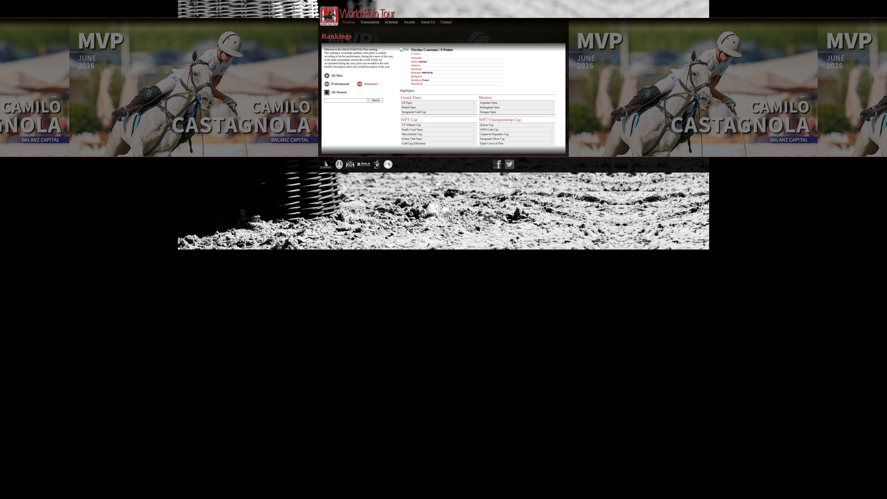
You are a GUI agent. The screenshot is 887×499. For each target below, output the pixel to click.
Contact (446, 22)
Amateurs (371, 84)
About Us (428, 22)
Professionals (340, 84)
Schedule (391, 22)
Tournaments (369, 22)
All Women (339, 92)
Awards (409, 22)
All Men (337, 75)
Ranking (348, 22)
